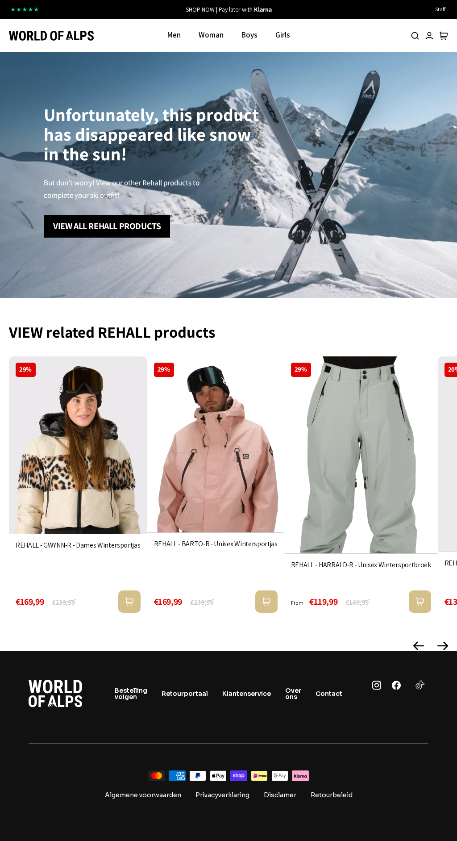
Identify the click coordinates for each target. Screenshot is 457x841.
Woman (211, 35)
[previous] (146, 9)
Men (174, 35)
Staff (440, 9)
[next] (310, 9)
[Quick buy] (129, 601)
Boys (249, 35)
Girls (282, 35)
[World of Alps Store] (51, 36)
